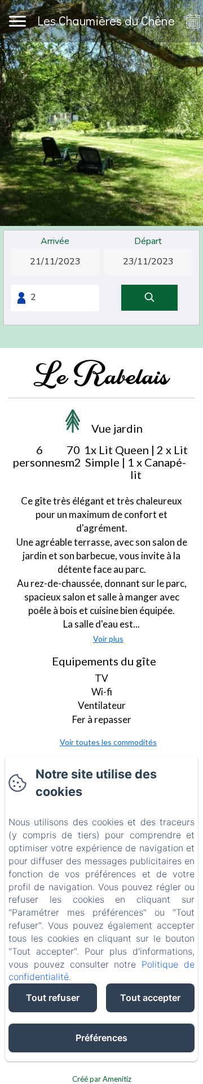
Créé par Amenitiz (101, 1078)
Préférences (101, 1037)
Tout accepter (150, 997)
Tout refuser (53, 997)
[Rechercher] (149, 298)
